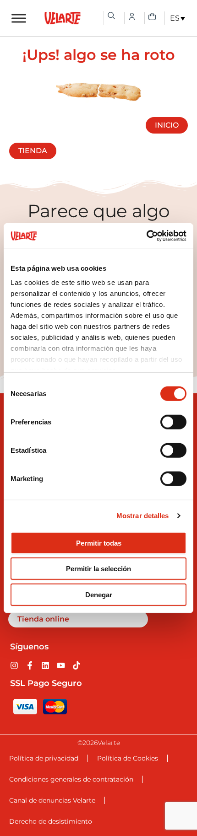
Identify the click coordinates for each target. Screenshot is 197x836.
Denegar (98, 594)
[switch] (173, 421)
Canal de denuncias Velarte (52, 800)
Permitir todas (98, 543)
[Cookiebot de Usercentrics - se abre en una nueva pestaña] (146, 236)
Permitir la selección (98, 569)
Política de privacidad (43, 758)
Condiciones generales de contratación (71, 779)
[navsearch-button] (111, 15)
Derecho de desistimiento (50, 821)
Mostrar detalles (142, 516)
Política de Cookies (127, 758)
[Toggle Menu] (18, 18)
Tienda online (43, 619)
